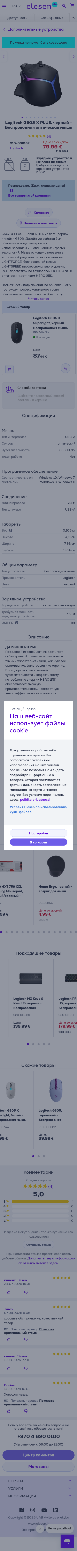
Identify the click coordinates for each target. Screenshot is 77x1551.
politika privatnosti (35, 799)
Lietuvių (16, 709)
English (30, 709)
